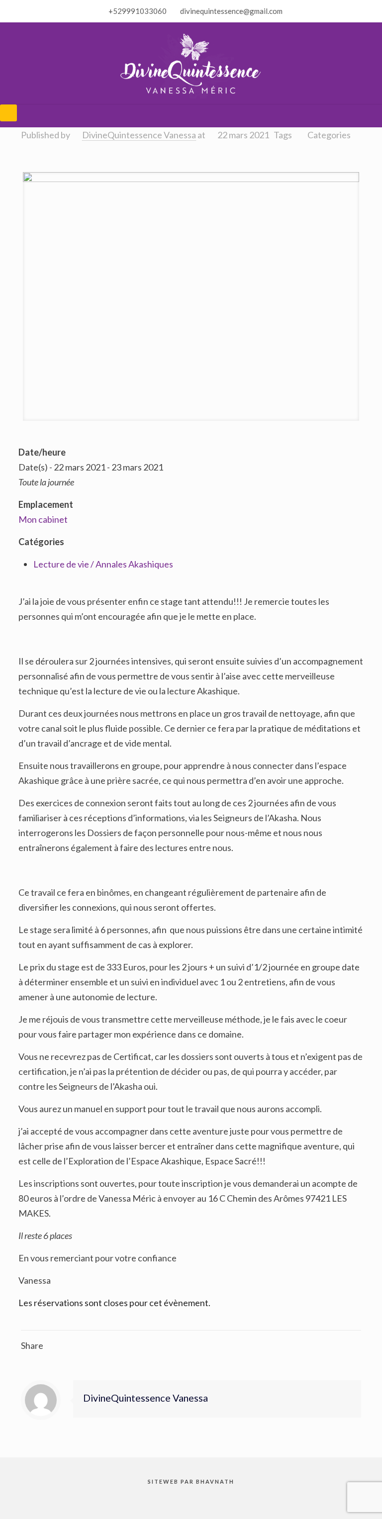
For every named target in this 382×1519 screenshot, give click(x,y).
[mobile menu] (8, 112)
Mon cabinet (43, 519)
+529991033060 (137, 10)
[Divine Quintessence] (191, 63)
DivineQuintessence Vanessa (139, 134)
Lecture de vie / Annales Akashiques (103, 564)
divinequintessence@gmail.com (231, 10)
